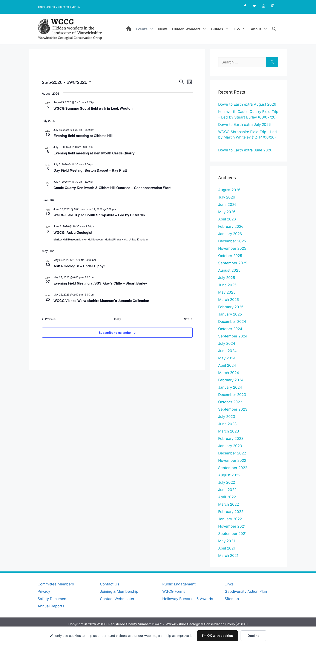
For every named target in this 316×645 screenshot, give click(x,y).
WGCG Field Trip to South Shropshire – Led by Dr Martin (99, 214)
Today (117, 319)
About (256, 28)
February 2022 (230, 512)
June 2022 (227, 490)
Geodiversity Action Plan (246, 591)
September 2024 (232, 336)
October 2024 (230, 329)
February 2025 (230, 307)
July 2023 (226, 416)
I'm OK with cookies (217, 636)
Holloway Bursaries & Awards (187, 599)
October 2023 (230, 402)
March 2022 (228, 504)
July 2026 (226, 197)
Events (141, 28)
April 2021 (226, 548)
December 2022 (232, 453)
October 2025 (230, 256)
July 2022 (226, 482)
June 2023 (227, 424)
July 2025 (226, 278)
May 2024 (227, 358)
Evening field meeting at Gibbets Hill (83, 135)
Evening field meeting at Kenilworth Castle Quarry (94, 153)
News (162, 28)
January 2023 (230, 446)
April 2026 (227, 219)
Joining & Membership (119, 591)
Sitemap (232, 599)
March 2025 (228, 299)
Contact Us (109, 584)
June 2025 (227, 285)
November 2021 (232, 526)
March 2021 (228, 555)
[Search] (272, 62)
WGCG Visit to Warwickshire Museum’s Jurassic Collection (101, 300)
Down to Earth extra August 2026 (247, 104)
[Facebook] (245, 6)
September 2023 (232, 409)
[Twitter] (254, 6)
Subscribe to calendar (115, 332)
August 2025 (229, 270)
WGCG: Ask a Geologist (73, 232)
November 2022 (232, 460)
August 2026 (229, 190)
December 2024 (232, 321)
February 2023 (231, 438)
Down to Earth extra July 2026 (244, 124)
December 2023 (232, 395)
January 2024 (230, 387)
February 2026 (231, 226)
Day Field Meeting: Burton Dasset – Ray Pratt (90, 170)
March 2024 (228, 373)
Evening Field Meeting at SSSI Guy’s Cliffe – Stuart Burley (100, 283)
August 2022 (229, 475)
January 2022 (230, 519)
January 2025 (230, 314)
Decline (253, 636)
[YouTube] (263, 6)
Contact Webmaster (117, 599)
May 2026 (227, 212)
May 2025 (226, 292)
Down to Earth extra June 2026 (245, 150)
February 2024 (231, 380)
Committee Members (56, 584)
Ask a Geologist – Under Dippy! (79, 265)
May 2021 (226, 541)
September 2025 (232, 263)
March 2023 (228, 431)
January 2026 (230, 234)
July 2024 (226, 343)
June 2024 (227, 351)
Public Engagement (179, 584)
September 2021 (232, 533)
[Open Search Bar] (274, 29)
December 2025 (232, 241)
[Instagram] (273, 6)
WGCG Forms (173, 591)
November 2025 (232, 248)
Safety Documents (53, 599)
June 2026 (227, 204)
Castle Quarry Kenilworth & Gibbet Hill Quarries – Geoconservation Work (113, 187)
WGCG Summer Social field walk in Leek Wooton (93, 108)
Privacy (44, 591)
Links (229, 584)
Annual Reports (51, 606)
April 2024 (227, 365)
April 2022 (227, 497)
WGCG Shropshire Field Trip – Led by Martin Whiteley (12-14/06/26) (247, 137)
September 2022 (232, 468)
